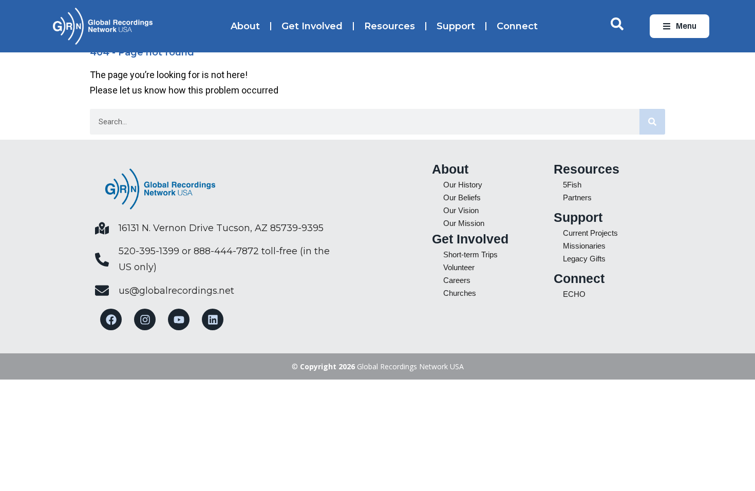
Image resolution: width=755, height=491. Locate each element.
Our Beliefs (462, 197)
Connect (517, 26)
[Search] (652, 122)
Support (456, 26)
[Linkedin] (212, 319)
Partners (577, 197)
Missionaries (584, 245)
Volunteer (459, 267)
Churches (459, 293)
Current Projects (590, 233)
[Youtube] (179, 319)
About (245, 26)
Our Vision (461, 210)
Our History (462, 184)
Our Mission (463, 223)
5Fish (572, 184)
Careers (456, 280)
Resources (389, 26)
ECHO (574, 294)
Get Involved (312, 26)
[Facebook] (111, 319)
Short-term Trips (470, 254)
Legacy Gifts (584, 258)
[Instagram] (145, 319)
